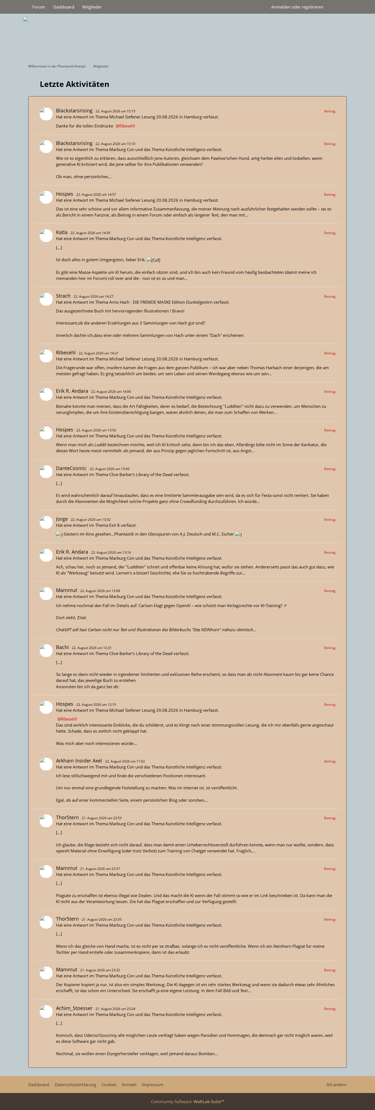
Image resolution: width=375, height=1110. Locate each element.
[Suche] (337, 7)
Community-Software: (187, 1101)
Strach (63, 295)
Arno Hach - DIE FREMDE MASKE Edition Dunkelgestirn (160, 302)
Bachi (62, 647)
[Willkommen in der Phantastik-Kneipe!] (187, 37)
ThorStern (67, 817)
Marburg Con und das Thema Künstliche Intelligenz (157, 149)
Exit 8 (114, 525)
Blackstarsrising (74, 110)
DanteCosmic (71, 468)
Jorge (62, 519)
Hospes (64, 193)
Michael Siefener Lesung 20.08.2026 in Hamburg (155, 116)
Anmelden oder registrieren (297, 7)
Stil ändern (336, 1084)
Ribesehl (127, 126)
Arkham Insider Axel (79, 760)
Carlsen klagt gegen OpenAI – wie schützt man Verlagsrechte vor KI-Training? (210, 605)
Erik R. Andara (72, 391)
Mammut (66, 590)
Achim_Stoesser (74, 1008)
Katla (62, 232)
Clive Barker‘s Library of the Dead (140, 474)
